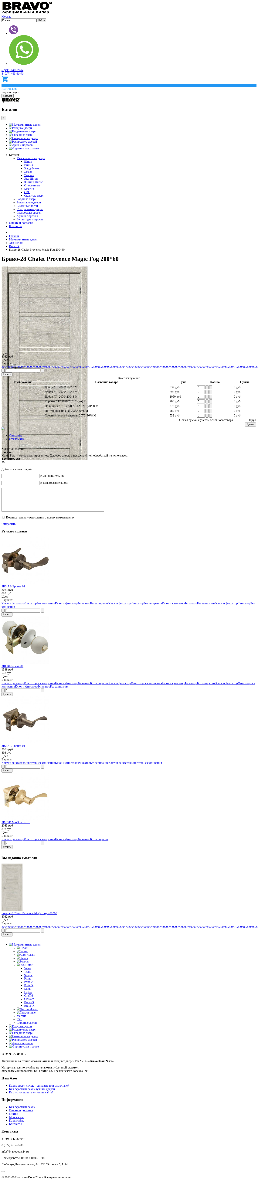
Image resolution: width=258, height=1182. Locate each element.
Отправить (8, 523)
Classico (29, 998)
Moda (27, 988)
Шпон (28, 161)
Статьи (13, 1113)
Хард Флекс (31, 168)
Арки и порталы (22, 145)
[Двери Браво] (27, 13)
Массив (29, 188)
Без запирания (46, 603)
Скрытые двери (34, 195)
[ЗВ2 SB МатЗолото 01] (25, 818)
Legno (28, 992)
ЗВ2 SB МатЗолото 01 (16, 822)
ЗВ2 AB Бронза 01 (13, 745)
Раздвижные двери (24, 131)
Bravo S (29, 1002)
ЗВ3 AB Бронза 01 (13, 586)
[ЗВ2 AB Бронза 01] (25, 742)
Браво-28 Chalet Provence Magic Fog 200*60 (29, 913)
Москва (6, 16)
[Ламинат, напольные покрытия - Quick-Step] (11, 101)
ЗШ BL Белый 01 (12, 666)
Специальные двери (25, 138)
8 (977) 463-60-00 (12, 73)
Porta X (28, 985)
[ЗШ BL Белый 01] (25, 662)
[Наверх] (3, 1171)
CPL (27, 192)
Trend (27, 971)
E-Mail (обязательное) (54, 482)
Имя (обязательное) (52, 475)
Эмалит (29, 175)
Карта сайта (16, 1120)
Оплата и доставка (21, 222)
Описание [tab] (15, 435)
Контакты (15, 226)
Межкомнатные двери (26, 124)
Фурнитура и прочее (25, 148)
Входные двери (22, 128)
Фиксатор (30, 603)
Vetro (27, 968)
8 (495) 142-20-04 (12, 70)
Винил (28, 165)
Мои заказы (16, 1117)
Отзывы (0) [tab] (16, 438)
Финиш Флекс (33, 182)
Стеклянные (32, 185)
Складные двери (22, 134)
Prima (27, 978)
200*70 (15, 366)
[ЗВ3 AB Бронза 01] (25, 583)
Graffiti (28, 995)
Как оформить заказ (22, 1107)
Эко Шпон (31, 178)
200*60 (6, 366)
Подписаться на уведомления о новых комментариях (40, 517)
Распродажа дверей (24, 141)
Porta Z (28, 981)
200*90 (33, 366)
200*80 (24, 366)
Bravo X (29, 1005)
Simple (28, 975)
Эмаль (28, 171)
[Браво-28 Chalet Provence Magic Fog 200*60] (12, 909)
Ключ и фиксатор (13, 603)
